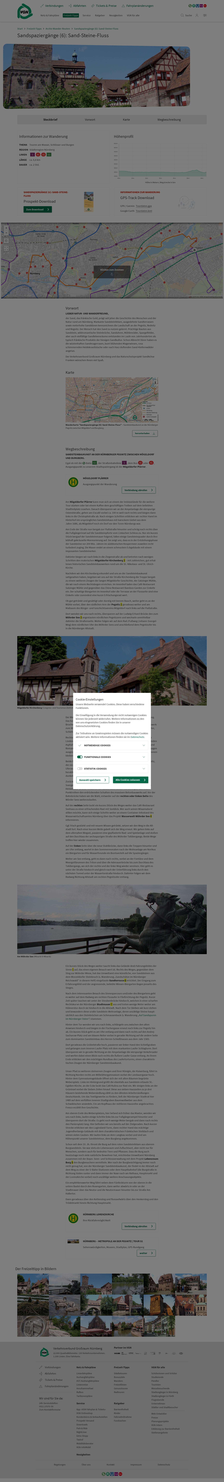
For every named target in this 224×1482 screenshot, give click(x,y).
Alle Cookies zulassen (128, 779)
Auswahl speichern (89, 780)
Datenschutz (137, 736)
